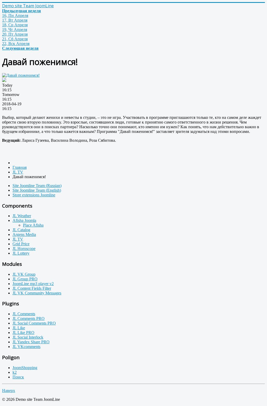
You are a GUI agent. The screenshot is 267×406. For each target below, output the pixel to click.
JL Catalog (21, 230)
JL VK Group (24, 274)
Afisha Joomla (24, 220)
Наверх (8, 390)
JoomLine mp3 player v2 (33, 283)
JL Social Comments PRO (34, 323)
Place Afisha (33, 225)
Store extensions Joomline (34, 195)
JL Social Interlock (28, 337)
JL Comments (24, 314)
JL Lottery (21, 253)
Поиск (18, 377)
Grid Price (21, 244)
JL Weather (22, 216)
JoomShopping (25, 367)
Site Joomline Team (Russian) (37, 185)
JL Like (19, 328)
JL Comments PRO (29, 318)
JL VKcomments (26, 346)
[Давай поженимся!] (21, 75)
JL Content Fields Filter (32, 288)
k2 (15, 372)
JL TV (18, 239)
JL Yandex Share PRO (31, 342)
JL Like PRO (23, 332)
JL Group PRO (25, 279)
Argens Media (24, 234)
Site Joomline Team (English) (37, 190)
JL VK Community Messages (37, 293)
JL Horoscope (24, 248)
